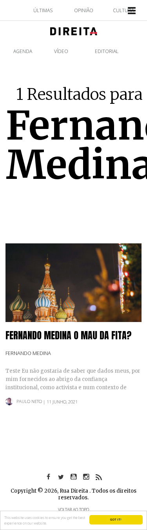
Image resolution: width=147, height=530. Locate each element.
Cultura (123, 10)
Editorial (106, 51)
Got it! (116, 519)
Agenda (22, 51)
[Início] (73, 30)
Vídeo (61, 51)
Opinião (83, 10)
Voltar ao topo (73, 509)
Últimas (43, 10)
